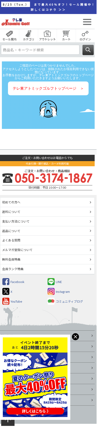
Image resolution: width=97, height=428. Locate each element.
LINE (59, 281)
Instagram (63, 291)
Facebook (17, 281)
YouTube (16, 301)
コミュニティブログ (69, 301)
